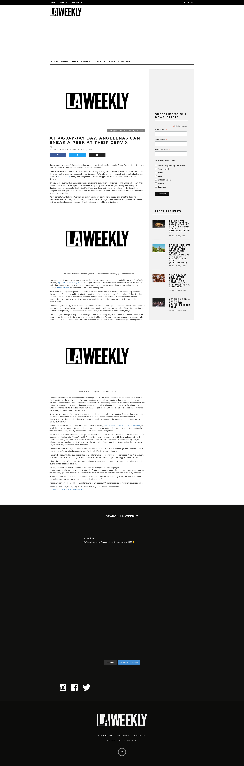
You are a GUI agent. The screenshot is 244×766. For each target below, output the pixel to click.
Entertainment (82, 61)
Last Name (161, 139)
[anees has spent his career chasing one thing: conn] (82, 603)
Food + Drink (163, 169)
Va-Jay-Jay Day (64, 176)
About (54, 2)
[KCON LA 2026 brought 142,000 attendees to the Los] (135, 603)
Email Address (162, 149)
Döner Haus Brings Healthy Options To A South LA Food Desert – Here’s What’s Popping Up (179, 227)
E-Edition (77, 2)
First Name (161, 129)
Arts (98, 61)
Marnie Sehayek (59, 150)
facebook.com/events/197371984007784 (66, 489)
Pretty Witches (63, 288)
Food (54, 61)
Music (65, 61)
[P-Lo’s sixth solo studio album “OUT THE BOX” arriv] (161, 603)
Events (161, 183)
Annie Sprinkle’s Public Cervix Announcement (122, 425)
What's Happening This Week (171, 165)
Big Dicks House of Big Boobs (70, 282)
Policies (140, 735)
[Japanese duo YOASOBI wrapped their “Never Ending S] (108, 603)
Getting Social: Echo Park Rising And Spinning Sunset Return (179, 303)
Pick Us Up (105, 735)
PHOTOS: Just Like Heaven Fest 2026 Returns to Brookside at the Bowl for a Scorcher (179, 281)
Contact (64, 2)
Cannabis (124, 61)
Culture (109, 61)
